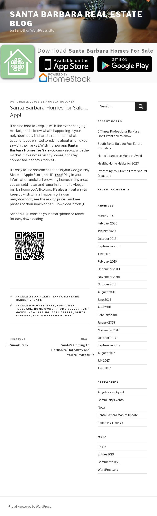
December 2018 (109, 269)
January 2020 (107, 231)
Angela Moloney (60, 101)
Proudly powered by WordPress (30, 506)
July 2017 (104, 360)
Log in (102, 447)
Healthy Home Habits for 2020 (118, 163)
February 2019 (107, 261)
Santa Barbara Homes (52, 315)
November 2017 (109, 330)
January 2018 (106, 322)
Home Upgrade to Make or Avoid (120, 155)
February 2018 (107, 315)
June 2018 (104, 299)
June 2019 (104, 254)
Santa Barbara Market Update (118, 415)
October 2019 (107, 238)
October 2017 (107, 337)
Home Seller (69, 308)
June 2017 (104, 368)
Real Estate (62, 312)
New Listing (39, 312)
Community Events (111, 400)
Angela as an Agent (33, 296)
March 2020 (106, 216)
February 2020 (108, 223)
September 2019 (109, 246)
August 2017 (106, 353)
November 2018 (109, 276)
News (102, 407)
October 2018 (107, 284)
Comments (109, 462)
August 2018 (106, 292)
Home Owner (45, 308)
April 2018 (104, 307)
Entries (106, 454)
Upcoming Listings (110, 422)
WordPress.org (108, 469)
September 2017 (109, 345)
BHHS (50, 305)
